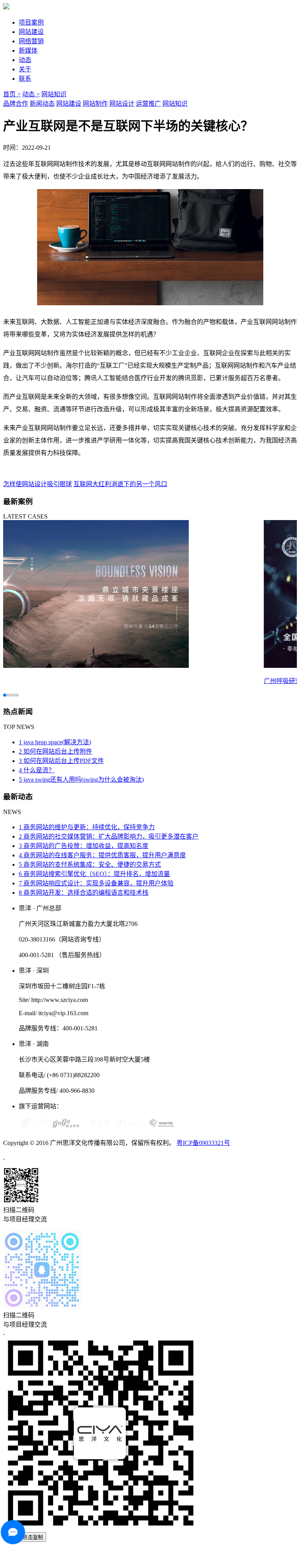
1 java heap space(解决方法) (55, 742)
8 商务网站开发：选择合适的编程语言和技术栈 (83, 892)
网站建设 (31, 31)
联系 (25, 78)
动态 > (31, 94)
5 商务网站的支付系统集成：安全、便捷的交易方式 (90, 864)
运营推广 (148, 103)
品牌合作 (15, 103)
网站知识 (53, 94)
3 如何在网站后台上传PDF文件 (61, 760)
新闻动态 (42, 103)
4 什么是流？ (37, 770)
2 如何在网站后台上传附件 (55, 751)
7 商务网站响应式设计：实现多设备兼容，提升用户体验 (96, 883)
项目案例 (31, 22)
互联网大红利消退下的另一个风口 (120, 484)
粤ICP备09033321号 (203, 1143)
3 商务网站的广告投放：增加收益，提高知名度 (83, 845)
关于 (25, 69)
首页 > (12, 94)
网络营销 (31, 41)
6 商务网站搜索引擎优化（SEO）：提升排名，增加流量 (94, 874)
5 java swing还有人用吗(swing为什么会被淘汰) (81, 779)
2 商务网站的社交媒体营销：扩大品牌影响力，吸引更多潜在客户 (108, 836)
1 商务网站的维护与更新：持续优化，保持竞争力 (87, 827)
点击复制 (33, 1537)
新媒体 (28, 50)
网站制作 (95, 103)
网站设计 (121, 103)
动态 (25, 60)
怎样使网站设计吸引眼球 (37, 484)
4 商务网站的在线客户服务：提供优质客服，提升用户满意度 (102, 855)
